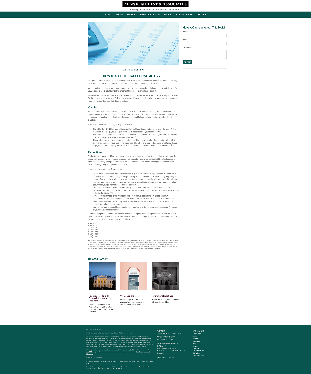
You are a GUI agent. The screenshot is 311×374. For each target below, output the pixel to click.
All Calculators (198, 355)
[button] (119, 15)
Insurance (197, 341)
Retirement (197, 334)
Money (195, 346)
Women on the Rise (129, 295)
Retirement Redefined (162, 295)
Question (187, 47)
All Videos (196, 353)
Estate (195, 338)
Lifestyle (196, 348)
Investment (197, 336)
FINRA (151, 361)
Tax (194, 343)
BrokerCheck (128, 333)
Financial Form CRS (95, 329)
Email (185, 39)
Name (185, 31)
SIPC (89, 363)
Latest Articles (198, 350)
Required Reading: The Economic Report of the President (100, 298)
